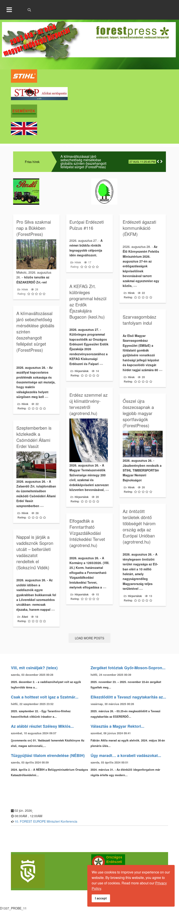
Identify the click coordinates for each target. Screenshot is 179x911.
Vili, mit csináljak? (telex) (34, 668)
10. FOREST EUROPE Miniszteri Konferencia (46, 821)
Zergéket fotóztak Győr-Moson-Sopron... (128, 668)
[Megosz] (128, 191)
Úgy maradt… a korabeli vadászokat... (126, 755)
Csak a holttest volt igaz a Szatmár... (44, 697)
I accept (101, 898)
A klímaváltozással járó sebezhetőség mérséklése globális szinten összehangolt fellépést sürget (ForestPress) (83, 162)
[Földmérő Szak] (49, 871)
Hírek (25, 289)
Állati (25, 617)
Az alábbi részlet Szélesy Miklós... (42, 726)
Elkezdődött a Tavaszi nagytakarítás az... (128, 697)
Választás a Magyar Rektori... (117, 726)
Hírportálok (82, 371)
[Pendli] (50, 191)
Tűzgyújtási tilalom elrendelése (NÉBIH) (48, 755)
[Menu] (9, 10)
